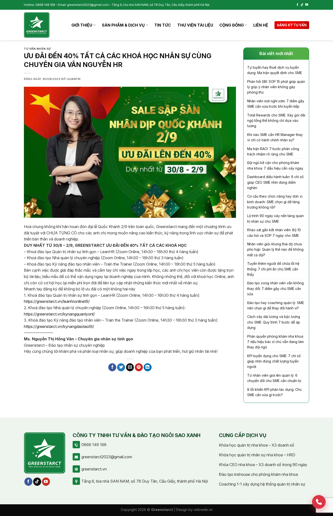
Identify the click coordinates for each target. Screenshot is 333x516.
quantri (74, 79)
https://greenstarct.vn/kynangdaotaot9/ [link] (59, 326)
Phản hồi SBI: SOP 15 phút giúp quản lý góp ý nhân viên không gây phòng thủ (276, 87)
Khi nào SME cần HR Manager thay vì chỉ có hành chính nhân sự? (275, 137)
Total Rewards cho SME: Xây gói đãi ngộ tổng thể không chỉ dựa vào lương (276, 120)
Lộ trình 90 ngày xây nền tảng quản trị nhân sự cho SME (275, 218)
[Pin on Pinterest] (139, 367)
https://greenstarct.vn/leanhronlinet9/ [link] (57, 301)
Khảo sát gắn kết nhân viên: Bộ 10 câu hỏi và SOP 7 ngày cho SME (274, 232)
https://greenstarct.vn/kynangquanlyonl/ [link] (59, 314)
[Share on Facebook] (112, 367)
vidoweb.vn (203, 509)
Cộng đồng (231, 25)
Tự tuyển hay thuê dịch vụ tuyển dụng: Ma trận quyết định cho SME (274, 70)
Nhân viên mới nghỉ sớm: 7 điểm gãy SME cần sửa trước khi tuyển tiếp (275, 103)
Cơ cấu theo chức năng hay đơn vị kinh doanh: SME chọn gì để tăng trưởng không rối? (274, 201)
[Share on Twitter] (121, 367)
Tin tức (162, 25)
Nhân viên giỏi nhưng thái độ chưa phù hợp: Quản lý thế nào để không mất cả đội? (275, 249)
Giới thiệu (81, 25)
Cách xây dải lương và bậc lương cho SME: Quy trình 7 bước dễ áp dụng (273, 322)
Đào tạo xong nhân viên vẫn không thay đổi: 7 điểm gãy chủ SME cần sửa (275, 288)
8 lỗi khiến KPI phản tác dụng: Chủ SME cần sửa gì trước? (274, 392)
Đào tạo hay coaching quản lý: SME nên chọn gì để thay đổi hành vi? (275, 305)
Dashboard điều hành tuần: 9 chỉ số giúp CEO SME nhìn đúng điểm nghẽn (275, 182)
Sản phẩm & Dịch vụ (123, 25)
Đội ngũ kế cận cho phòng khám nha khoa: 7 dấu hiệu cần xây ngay (275, 165)
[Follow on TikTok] (302, 5)
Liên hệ (260, 25)
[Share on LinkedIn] (148, 367)
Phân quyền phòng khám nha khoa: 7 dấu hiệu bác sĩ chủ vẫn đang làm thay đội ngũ (275, 341)
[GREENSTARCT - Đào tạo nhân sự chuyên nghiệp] (36, 25)
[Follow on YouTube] (306, 5)
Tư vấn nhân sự (37, 48)
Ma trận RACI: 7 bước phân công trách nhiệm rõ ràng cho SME (273, 151)
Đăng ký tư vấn (292, 25)
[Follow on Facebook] (297, 5)
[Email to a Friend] (130, 367)
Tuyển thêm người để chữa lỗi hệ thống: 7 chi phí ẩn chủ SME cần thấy (273, 269)
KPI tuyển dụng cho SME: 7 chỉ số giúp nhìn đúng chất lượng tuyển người (274, 361)
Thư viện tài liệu (195, 25)
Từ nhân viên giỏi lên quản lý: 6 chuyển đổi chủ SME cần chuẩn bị (274, 378)
